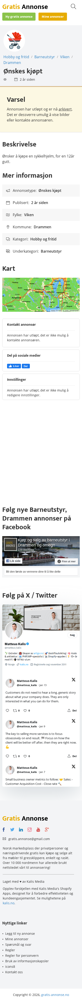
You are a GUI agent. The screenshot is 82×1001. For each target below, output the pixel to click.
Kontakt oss (14, 972)
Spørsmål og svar (18, 944)
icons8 (10, 966)
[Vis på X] (74, 680)
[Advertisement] (41, 455)
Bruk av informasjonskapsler (27, 961)
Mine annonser (16, 939)
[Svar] (7, 710)
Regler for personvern (22, 955)
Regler (10, 950)
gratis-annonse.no (55, 995)
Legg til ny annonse (20, 933)
